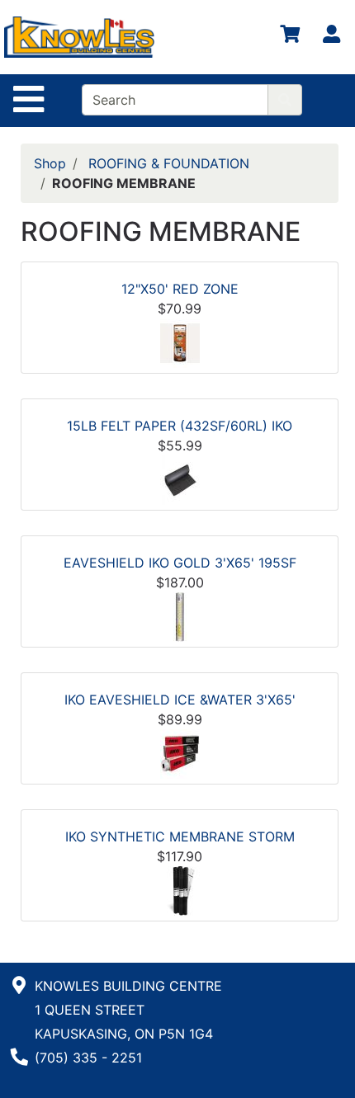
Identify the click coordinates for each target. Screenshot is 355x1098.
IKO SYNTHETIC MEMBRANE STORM (180, 836)
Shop (50, 163)
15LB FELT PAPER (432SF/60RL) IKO (179, 425)
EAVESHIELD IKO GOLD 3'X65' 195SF (180, 562)
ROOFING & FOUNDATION (168, 163)
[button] (180, 341)
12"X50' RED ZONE (180, 288)
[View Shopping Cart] (290, 37)
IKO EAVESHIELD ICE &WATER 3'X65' (180, 699)
